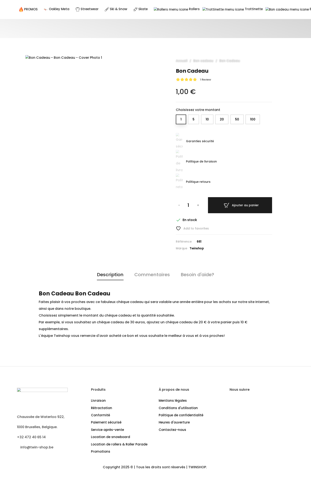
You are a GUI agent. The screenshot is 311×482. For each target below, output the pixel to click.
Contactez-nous (172, 429)
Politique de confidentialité (181, 415)
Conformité (100, 415)
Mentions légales (173, 400)
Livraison (98, 400)
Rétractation (101, 408)
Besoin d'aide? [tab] (197, 274)
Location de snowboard (110, 437)
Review (205, 79)
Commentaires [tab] (152, 274)
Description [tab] (110, 274)
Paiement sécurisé (106, 422)
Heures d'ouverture (174, 422)
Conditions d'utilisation (178, 408)
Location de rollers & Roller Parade (119, 444)
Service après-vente (107, 429)
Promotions (100, 451)
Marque (181, 248)
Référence (184, 241)
